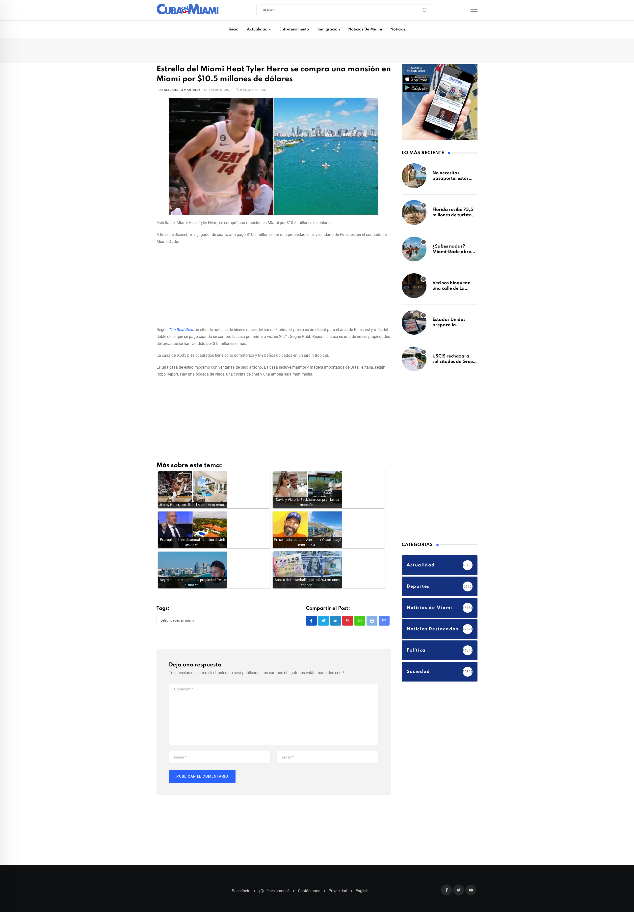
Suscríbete (241, 893)
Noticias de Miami (365, 29)
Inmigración (328, 29)
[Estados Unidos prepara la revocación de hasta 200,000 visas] (414, 324)
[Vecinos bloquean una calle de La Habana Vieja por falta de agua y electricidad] (414, 288)
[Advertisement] (274, 285)
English (362, 893)
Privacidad (338, 893)
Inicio (233, 29)
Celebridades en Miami (177, 621)
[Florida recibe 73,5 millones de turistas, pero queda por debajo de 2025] (414, 215)
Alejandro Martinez (182, 91)
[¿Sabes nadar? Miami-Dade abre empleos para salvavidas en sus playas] (414, 251)
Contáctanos (309, 893)
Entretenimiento (294, 29)
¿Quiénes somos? (274, 893)
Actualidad (257, 29)
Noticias (397, 29)
